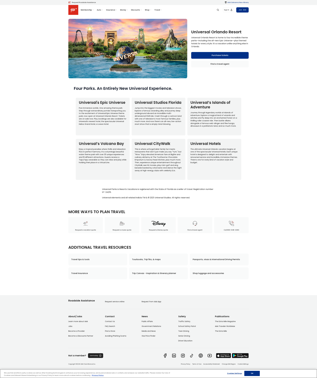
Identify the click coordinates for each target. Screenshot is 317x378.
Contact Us (110, 321)
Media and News (149, 331)
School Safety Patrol (187, 326)
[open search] (217, 9)
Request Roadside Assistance (84, 2)
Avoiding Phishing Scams (115, 336)
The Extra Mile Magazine (225, 321)
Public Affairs (147, 321)
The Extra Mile (221, 331)
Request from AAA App (151, 301)
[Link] (165, 355)
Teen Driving (183, 331)
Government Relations (151, 326)
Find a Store (110, 331)
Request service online (114, 301)
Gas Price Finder (148, 336)
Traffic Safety (184, 321)
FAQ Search (110, 326)
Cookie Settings (243, 364)
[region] (158, 373)
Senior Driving (184, 336)
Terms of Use (196, 364)
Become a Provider (76, 331)
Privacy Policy (185, 364)
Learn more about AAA (78, 321)
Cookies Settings (234, 373)
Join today (94, 355)
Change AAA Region (229, 364)
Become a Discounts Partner (80, 336)
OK (252, 373)
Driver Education (185, 340)
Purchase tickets (220, 55)
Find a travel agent (220, 64)
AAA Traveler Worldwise (225, 326)
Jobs (70, 326)
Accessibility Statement (211, 364)
